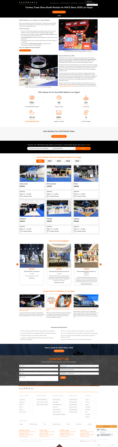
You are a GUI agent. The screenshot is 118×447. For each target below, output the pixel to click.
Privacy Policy (78, 424)
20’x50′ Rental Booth (73, 409)
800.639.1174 (89, 1)
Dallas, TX (21, 407)
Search (83, 148)
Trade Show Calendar (33, 424)
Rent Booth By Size (54, 3)
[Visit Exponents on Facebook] (87, 441)
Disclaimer (90, 424)
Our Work (81, 3)
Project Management (57, 411)
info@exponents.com (90, 3)
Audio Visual (55, 407)
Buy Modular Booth (64, 3)
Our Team (87, 402)
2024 (59, 161)
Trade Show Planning (56, 424)
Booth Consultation (56, 399)
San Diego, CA (22, 402)
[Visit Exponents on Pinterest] (93, 441)
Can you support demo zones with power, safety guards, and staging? (80, 333)
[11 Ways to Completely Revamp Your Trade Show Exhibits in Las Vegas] (32, 301)
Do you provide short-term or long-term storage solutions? (77, 339)
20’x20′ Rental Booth (73, 404)
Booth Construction (56, 409)
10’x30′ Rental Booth (73, 402)
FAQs (45, 424)
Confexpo (21, 424)
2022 (77, 161)
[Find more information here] (106, 435)
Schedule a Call (59, 351)
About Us (87, 399)
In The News (87, 414)
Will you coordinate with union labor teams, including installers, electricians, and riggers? (37, 338)
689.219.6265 (50, 434)
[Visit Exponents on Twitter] (91, 441)
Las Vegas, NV (22, 399)
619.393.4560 (30, 434)
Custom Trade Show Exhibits (42, 402)
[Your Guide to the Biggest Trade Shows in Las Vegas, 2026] (59, 301)
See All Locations (22, 411)
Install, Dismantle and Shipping (59, 414)
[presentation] (17, 264)
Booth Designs (74, 3)
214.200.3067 (90, 434)
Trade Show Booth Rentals (42, 399)
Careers (68, 424)
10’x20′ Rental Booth (73, 399)
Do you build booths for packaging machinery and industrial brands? (39, 333)
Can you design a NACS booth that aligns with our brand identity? (38, 331)
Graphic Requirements (57, 404)
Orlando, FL (21, 404)
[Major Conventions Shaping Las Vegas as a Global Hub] (86, 301)
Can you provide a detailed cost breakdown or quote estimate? (78, 331)
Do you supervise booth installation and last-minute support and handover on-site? (78, 336)
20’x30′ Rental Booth (73, 407)
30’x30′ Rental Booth (73, 411)
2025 (49, 161)
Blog (86, 411)
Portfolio (87, 404)
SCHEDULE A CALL (25, 50)
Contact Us (87, 416)
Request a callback (59, 136)
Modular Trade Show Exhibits (42, 404)
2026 (40, 161)
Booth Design (55, 402)
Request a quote (59, 12)
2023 (68, 161)
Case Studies (87, 407)
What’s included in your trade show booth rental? (34, 335)
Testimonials (87, 409)
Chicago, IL (21, 409)
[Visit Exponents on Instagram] (89, 441)
